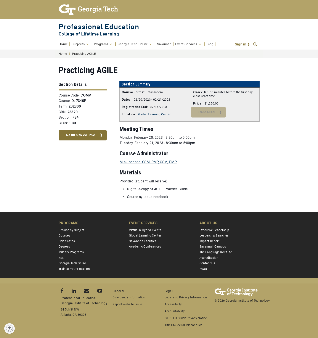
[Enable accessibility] (9, 328)
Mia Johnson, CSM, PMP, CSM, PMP (148, 162)
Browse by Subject (71, 230)
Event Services (143, 223)
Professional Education (99, 26)
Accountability (175, 311)
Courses (64, 235)
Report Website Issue (127, 304)
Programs (69, 223)
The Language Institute (215, 252)
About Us (208, 223)
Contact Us (207, 263)
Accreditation (208, 257)
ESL (61, 257)
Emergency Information (129, 297)
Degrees (64, 246)
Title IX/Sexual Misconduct (183, 325)
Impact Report (209, 241)
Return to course (80, 135)
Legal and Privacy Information (186, 297)
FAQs (203, 268)
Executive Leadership (214, 230)
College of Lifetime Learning (89, 34)
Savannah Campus (212, 246)
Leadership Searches (214, 235)
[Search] (255, 44)
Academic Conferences (145, 246)
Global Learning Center (154, 114)
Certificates (67, 241)
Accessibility (173, 304)
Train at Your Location (74, 268)
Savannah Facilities (142, 241)
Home (63, 53)
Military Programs (71, 252)
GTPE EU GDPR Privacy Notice (186, 318)
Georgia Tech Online (73, 263)
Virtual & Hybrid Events (145, 230)
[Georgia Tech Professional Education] (159, 9)
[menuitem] (64, 44)
